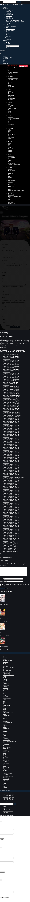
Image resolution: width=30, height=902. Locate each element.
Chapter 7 (5, 542)
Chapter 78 (6, 440)
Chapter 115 (6, 386)
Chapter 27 (6, 513)
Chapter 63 (6, 461)
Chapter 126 (6, 370)
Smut (9, 176)
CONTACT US (6, 809)
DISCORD (8, 39)
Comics (10, 73)
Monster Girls (11, 163)
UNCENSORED (10, 14)
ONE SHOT (9, 17)
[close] (0, 53)
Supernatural (11, 95)
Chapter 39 (6, 496)
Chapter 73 (6, 447)
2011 (13, 798)
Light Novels (11, 105)
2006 (4, 801)
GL (8, 135)
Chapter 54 (6, 474)
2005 (7, 801)
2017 (7, 797)
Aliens (9, 89)
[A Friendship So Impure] (2, 601)
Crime (9, 91)
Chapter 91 (6, 421)
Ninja (9, 153)
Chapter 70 (6, 451)
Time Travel (11, 195)
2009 (7, 800)
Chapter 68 (6, 454)
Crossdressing (11, 98)
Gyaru (9, 115)
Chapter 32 (6, 506)
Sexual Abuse (11, 170)
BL (8, 125)
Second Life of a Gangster (8, 209)
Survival (10, 193)
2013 (7, 798)
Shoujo (9, 85)
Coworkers (10, 122)
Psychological (11, 203)
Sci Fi (9, 112)
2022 (4, 795)
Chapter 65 (6, 458)
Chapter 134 (6, 359)
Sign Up (2, 850)
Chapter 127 (6, 369)
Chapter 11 (6, 536)
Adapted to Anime (12, 79)
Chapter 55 (6, 473)
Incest (9, 179)
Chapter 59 (6, 467)
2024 (10, 794)
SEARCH (5, 24)
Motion (5, 731)
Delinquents (11, 124)
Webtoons (7, 68)
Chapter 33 (6, 505)
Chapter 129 (6, 366)
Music (9, 111)
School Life (11, 86)
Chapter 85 (6, 429)
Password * (3, 832)
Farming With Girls (4, 618)
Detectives (10, 92)
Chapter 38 (6, 497)
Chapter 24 (6, 518)
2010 (4, 800)
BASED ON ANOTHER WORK (14, 20)
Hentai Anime (6, 705)
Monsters (10, 109)
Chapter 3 (5, 548)
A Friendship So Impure (5, 604)
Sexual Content (12, 172)
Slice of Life (11, 202)
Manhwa (10, 151)
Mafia (9, 146)
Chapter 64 (6, 460)
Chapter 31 (6, 507)
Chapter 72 (6, 448)
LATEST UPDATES (11, 26)
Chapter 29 (6, 510)
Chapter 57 (6, 470)
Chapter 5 (5, 545)
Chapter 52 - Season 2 (8, 477)
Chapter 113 (6, 389)
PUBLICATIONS (7, 8)
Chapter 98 (6, 411)
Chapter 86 (6, 428)
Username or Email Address (7, 890)
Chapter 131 (6, 363)
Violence (10, 183)
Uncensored (6, 774)
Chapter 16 (6, 529)
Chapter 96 (6, 414)
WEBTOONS (9, 10)
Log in (1, 874)
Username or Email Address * (7, 828)
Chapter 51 (6, 479)
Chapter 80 (6, 437)
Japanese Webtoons (13, 72)
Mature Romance (12, 108)
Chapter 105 (6, 401)
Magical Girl (11, 148)
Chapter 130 (6, 364)
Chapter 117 (6, 383)
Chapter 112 (6, 390)
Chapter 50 (6, 480)
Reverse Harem (12, 166)
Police (9, 198)
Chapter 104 (6, 402)
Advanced (2, 50)
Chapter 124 (6, 373)
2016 (10, 797)
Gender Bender (12, 134)
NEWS (4, 37)
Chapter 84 (6, 431)
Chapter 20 (6, 523)
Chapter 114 (6, 388)
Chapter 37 (6, 499)
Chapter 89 (6, 424)
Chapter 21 (6, 522)
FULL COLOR (9, 19)
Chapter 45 (6, 487)
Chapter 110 (6, 393)
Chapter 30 (6, 509)
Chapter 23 (6, 519)
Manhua (10, 150)
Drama (16, 68)
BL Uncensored (12, 127)
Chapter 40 (6, 494)
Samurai (10, 169)
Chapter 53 (6, 476)
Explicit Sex (11, 137)
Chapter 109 (6, 395)
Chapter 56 (6, 471)
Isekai (9, 144)
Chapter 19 (6, 525)
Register (8, 43)
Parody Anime (6, 740)
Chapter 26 (6, 515)
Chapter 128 (6, 367)
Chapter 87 (6, 427)
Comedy (10, 82)
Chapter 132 (6, 362)
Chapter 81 (6, 435)
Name (7, 32)
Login (7, 42)
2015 (13, 797)
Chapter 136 (6, 356)
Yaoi (9, 199)
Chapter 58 (6, 468)
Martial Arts (11, 156)
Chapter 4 (5, 546)
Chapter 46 (6, 486)
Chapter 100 (6, 408)
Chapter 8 (5, 541)
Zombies (10, 114)
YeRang (4, 278)
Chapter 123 (6, 375)
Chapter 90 (6, 422)
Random (8, 33)
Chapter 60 (6, 466)
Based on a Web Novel (12, 300)
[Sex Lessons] (2, 629)
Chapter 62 (6, 463)
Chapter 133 (6, 360)
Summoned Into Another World (16, 190)
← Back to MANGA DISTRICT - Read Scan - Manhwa (14, 844)
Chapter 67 (6, 455)
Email (1, 581)
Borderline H (11, 128)
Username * (3, 856)
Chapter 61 (6, 464)
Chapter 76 (6, 442)
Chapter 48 (6, 483)
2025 (7, 794)
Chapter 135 (6, 357)
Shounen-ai (11, 174)
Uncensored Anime (13, 78)
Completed (8, 36)
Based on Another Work (14, 164)
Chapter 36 (6, 500)
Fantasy (10, 102)
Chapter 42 (6, 492)
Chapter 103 (6, 403)
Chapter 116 (6, 385)
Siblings (10, 177)
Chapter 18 (6, 526)
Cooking (10, 121)
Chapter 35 (6, 502)
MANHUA (8, 13)
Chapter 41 (6, 493)
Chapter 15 (6, 531)
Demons (10, 141)
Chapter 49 (6, 481)
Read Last (17, 327)
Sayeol (4, 272)
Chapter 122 (6, 376)
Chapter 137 (6, 354)
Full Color (10, 131)
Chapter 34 (6, 503)
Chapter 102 (6, 405)
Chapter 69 (6, 453)
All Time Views (10, 30)
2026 (4, 794)
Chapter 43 (6, 490)
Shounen (10, 94)
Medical (10, 159)
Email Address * (4, 860)
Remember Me (5, 836)
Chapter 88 (6, 425)
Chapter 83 (6, 432)
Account (5, 40)
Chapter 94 (6, 416)
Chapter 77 (6, 441)
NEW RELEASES (10, 29)
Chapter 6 (5, 544)
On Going (8, 34)
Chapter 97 (6, 412)
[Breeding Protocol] (2, 643)
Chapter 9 (5, 539)
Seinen (9, 88)
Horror (9, 143)
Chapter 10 (6, 538)
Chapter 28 (6, 512)
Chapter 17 (6, 528)
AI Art (4, 663)
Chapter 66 (6, 457)
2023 (13, 794)
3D (8, 70)
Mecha (9, 160)
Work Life (10, 187)
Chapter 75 (6, 444)
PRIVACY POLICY (8, 811)
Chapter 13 (6, 533)
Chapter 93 (6, 418)
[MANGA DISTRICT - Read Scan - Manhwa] (11, 4)
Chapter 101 (6, 406)
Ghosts (9, 133)
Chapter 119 (6, 380)
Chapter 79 (6, 438)
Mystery (10, 83)
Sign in (2, 825)
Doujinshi (10, 99)
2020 (10, 795)
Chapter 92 (6, 419)
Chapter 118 (6, 382)
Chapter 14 (6, 532)
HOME (4, 7)
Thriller (10, 96)
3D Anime (10, 76)
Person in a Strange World (14, 196)
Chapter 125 (6, 372)
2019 (13, 795)
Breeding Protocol (4, 646)
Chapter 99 (6, 409)
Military (10, 161)
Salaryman (10, 167)
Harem (9, 138)
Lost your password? (5, 842)
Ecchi (9, 101)
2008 (10, 800)
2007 (13, 800)
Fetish (9, 130)
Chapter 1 (5, 551)
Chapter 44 (6, 489)
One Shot (10, 107)
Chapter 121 (6, 377)
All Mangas (5, 207)
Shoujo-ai (10, 173)
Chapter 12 (6, 535)
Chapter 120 (6, 379)
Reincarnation (11, 157)
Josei (9, 104)
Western (5, 782)
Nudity (9, 154)
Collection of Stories (8, 675)
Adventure (10, 117)
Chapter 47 (6, 484)
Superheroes (11, 192)
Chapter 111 (6, 392)
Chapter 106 (6, 399)
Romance (24, 68)
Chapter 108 (6, 396)
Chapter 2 (5, 549)
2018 (3, 316)
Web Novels (11, 186)
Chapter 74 (6, 445)
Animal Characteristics (14, 118)
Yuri (9, 200)
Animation (10, 75)
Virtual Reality (11, 185)
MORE (6, 69)
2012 (10, 798)
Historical (10, 140)
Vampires (10, 182)
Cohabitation (11, 120)
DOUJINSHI (9, 16)
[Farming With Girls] (2, 615)
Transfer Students (12, 180)
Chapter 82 (6, 434)
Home (4, 206)
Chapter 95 (6, 415)
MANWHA (9, 11)
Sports (9, 189)
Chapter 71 (6, 450)
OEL (4, 737)
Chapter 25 (6, 516)
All (4, 66)
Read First (12, 327)
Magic (9, 147)
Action (9, 81)
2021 (7, 795)
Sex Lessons (2, 632)
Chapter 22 (6, 520)
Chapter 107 (6, 398)
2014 (4, 798)
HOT (7, 27)
